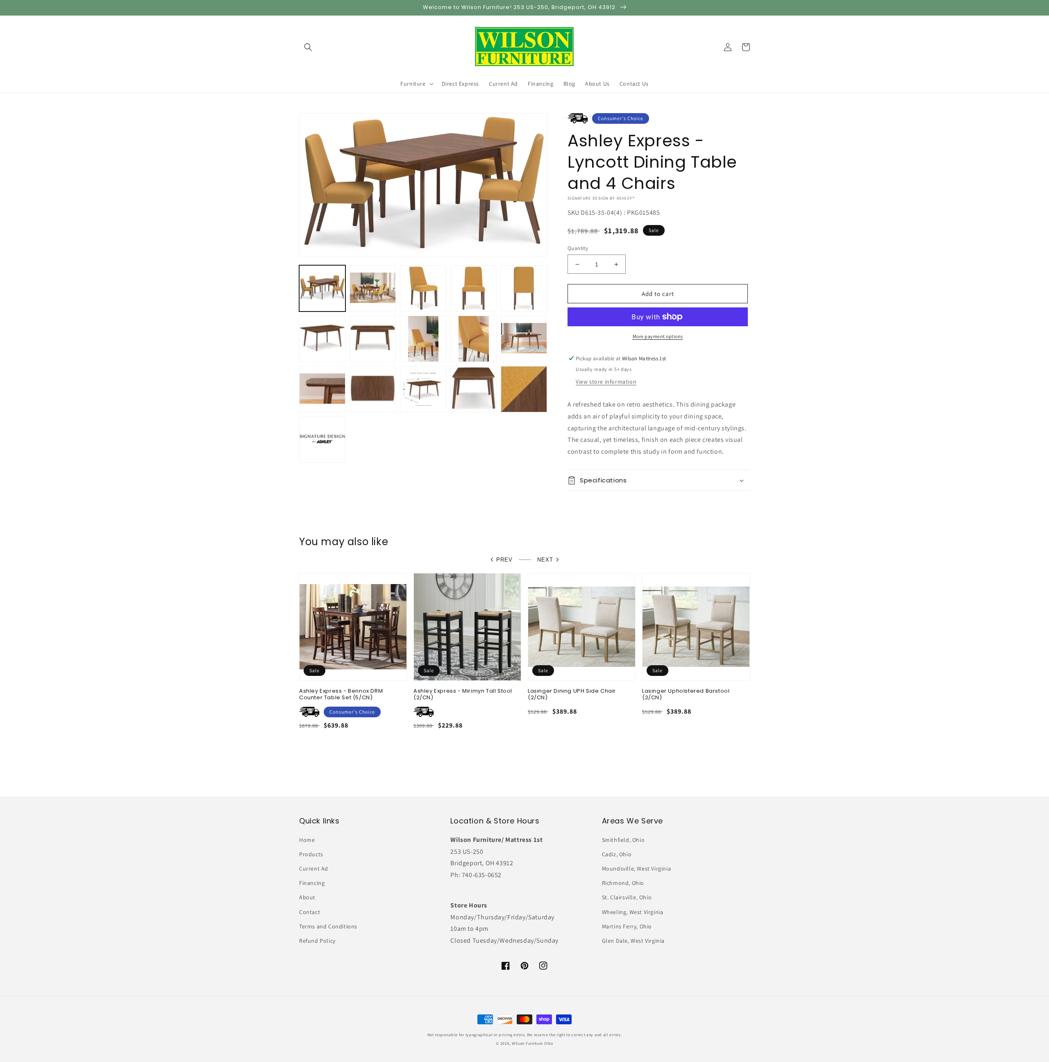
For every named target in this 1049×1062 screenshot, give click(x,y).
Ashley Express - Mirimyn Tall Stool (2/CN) (462, 695)
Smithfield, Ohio (623, 840)
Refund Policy (317, 940)
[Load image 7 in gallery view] (373, 339)
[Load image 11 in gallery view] (322, 389)
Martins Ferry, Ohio (627, 926)
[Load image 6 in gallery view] (322, 339)
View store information (606, 381)
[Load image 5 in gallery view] (524, 288)
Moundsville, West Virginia (636, 868)
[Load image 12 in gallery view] (373, 389)
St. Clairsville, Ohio (627, 897)
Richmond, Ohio (623, 883)
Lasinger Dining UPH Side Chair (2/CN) (572, 695)
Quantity (578, 248)
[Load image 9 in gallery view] (473, 339)
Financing (312, 883)
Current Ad (313, 868)
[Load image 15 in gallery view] (524, 389)
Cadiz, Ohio (617, 854)
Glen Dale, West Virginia (633, 940)
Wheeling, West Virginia (632, 912)
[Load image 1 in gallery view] (322, 288)
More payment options (658, 336)
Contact (309, 912)
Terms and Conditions (328, 926)
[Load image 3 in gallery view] (423, 288)
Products (311, 854)
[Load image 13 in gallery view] (423, 389)
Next (545, 560)
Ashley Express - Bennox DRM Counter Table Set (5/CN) (341, 695)
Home (307, 840)
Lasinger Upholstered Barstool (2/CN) (685, 695)
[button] (308, 47)
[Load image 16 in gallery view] (322, 439)
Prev (504, 560)
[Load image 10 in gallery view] (524, 339)
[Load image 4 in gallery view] (473, 288)
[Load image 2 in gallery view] (373, 288)
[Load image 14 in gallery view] (473, 389)
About (307, 897)
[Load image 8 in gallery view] (423, 339)
